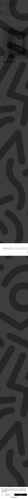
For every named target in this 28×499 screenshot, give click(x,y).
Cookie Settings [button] (14, 497)
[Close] (26, 488)
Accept (20, 494)
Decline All (7, 494)
